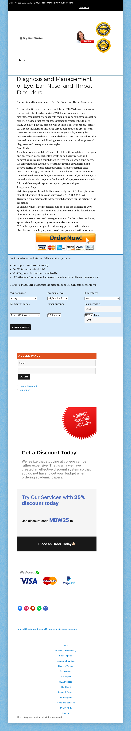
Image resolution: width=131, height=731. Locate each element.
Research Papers (65, 692)
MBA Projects (65, 682)
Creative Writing (65, 666)
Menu (23, 60)
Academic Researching (65, 650)
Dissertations (65, 671)
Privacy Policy (65, 708)
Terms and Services (65, 703)
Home (65, 645)
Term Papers (65, 676)
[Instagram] (26, 608)
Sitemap (65, 713)
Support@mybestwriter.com (31, 629)
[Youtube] (33, 608)
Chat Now (84, 7)
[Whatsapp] (39, 608)
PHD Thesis (65, 687)
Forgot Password (28, 386)
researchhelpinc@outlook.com (57, 2)
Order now (25, 390)
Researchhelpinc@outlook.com (61, 629)
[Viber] (45, 608)
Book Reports (65, 656)
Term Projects (65, 697)
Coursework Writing (65, 661)
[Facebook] (20, 608)
